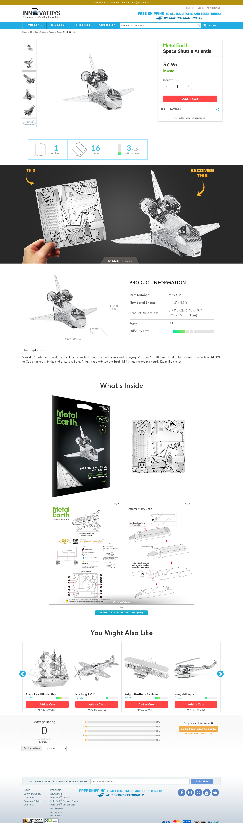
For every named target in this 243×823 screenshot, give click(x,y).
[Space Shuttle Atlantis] (29, 47)
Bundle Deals (56, 808)
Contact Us (29, 804)
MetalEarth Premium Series (64, 801)
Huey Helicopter (185, 694)
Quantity (168, 80)
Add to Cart (190, 99)
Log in (200, 8)
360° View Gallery (32, 793)
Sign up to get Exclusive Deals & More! (59, 781)
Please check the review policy (198, 733)
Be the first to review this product (198, 728)
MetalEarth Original (60, 797)
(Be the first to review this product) (189, 118)
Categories (33, 25)
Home (27, 790)
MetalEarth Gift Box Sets (62, 804)
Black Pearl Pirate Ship (41, 694)
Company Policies (32, 801)
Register (190, 8)
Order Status (30, 797)
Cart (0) (211, 25)
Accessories (56, 812)
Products (55, 790)
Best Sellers (83, 25)
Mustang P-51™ (85, 694)
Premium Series (107, 25)
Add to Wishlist (173, 109)
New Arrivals (58, 25)
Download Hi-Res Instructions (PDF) (121, 613)
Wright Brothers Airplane (141, 694)
